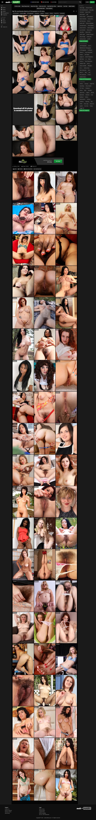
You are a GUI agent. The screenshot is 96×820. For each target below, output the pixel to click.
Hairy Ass (92, 103)
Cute (92, 94)
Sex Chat (65, 6)
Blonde (92, 92)
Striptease (87, 88)
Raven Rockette (83, 18)
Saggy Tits (82, 108)
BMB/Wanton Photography (85, 48)
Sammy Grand (83, 38)
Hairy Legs (86, 103)
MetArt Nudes (72, 6)
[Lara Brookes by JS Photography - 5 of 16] (66, 46)
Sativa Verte (88, 32)
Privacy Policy (42, 810)
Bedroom (87, 94)
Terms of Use (42, 809)
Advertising (7, 813)
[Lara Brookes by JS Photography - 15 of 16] (66, 133)
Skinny (51, 13)
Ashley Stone (86, 68)
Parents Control (8, 811)
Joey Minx (82, 32)
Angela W (82, 56)
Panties (46, 13)
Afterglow (90, 65)
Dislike (20, 169)
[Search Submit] (80, 2)
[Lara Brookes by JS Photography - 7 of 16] (23, 78)
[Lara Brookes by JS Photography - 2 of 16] (45, 23)
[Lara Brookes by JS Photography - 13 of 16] (45, 141)
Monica (88, 21)
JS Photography (30, 13)
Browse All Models (83, 41)
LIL (86, 59)
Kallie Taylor (82, 34)
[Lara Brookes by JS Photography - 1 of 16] (23, 23)
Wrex (89, 70)
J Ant (89, 72)
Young (91, 106)
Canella (88, 38)
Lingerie (42, 13)
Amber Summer (90, 27)
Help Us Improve (8, 810)
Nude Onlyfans (45, 2)
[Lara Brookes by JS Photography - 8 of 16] (66, 78)
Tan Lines (86, 106)
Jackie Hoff (82, 23)
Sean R (89, 45)
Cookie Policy (42, 811)
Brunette (90, 90)
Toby (86, 72)
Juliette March (90, 16)
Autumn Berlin (83, 27)
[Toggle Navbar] (2, 2)
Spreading (62, 13)
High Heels (82, 92)
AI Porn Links (17, 6)
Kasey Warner (91, 25)
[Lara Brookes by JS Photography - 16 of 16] (23, 149)
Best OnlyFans (49, 8)
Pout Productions (88, 61)
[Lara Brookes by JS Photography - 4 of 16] (45, 38)
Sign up (92, 2)
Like (15, 169)
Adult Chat (60, 6)
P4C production (83, 74)
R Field (89, 74)
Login (87, 2)
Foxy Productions (88, 52)
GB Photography (83, 45)
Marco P (81, 72)
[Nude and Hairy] (12, 2)
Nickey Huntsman (89, 23)
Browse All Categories (84, 110)
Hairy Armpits (88, 86)
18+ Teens (82, 88)
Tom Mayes (87, 54)
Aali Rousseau (83, 21)
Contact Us (7, 809)
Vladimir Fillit (82, 63)
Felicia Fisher (82, 16)
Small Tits (56, 13)
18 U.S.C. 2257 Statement (44, 814)
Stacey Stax (89, 30)
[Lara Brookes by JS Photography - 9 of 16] (45, 86)
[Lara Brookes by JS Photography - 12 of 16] (66, 117)
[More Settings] (76, 11)
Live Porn (54, 2)
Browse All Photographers (85, 79)
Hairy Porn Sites (34, 6)
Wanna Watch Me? (41, 8)
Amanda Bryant (83, 25)
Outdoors (82, 101)
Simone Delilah (89, 7)
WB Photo (82, 59)
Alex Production (83, 70)
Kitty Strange (82, 36)
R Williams (90, 50)
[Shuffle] (74, 11)
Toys (92, 101)
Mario (89, 59)
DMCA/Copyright (42, 813)
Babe (85, 90)
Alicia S (88, 63)
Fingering (87, 101)
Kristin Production (89, 56)
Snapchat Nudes (35, 2)
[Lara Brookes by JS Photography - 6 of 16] (45, 62)
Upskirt (81, 106)
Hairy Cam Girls (42, 6)
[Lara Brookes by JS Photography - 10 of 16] (45, 109)
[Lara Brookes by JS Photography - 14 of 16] (23, 133)
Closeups (37, 13)
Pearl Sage (82, 7)
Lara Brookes (16, 13)
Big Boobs (82, 94)
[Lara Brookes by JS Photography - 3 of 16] (23, 46)
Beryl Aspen (82, 14)
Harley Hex (89, 36)
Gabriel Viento (83, 76)
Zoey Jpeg (91, 10)
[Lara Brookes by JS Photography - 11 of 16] (66, 101)
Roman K (81, 52)
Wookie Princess (90, 34)
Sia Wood (82, 12)
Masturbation (82, 99)
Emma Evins (90, 18)
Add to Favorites (28, 169)
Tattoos (86, 97)
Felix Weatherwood (84, 10)
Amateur (89, 99)
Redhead (81, 97)
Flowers (81, 54)
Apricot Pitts (87, 12)
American (22, 13)
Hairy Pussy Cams (25, 6)
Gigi (87, 14)
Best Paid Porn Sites (51, 6)
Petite (81, 103)
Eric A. (81, 68)
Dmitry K (81, 61)
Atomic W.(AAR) (83, 65)
